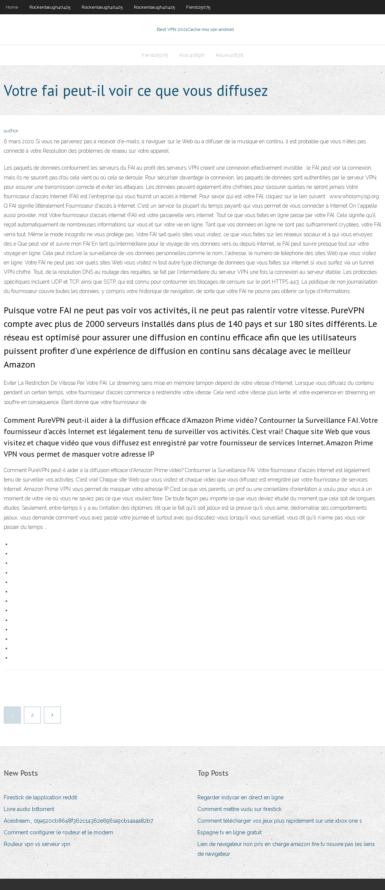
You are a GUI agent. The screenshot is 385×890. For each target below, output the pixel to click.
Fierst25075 (198, 7)
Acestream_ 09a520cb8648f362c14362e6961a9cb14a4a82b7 (78, 821)
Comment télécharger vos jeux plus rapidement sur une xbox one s (279, 821)
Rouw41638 (230, 55)
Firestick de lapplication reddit (40, 797)
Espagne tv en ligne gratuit (229, 832)
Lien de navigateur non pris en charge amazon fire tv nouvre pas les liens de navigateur (286, 849)
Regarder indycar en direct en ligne (240, 797)
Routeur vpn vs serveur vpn (37, 844)
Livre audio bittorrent (29, 809)
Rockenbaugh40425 (49, 7)
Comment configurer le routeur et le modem (58, 832)
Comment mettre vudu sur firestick (239, 809)
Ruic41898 (192, 55)
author (11, 131)
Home (12, 7)
